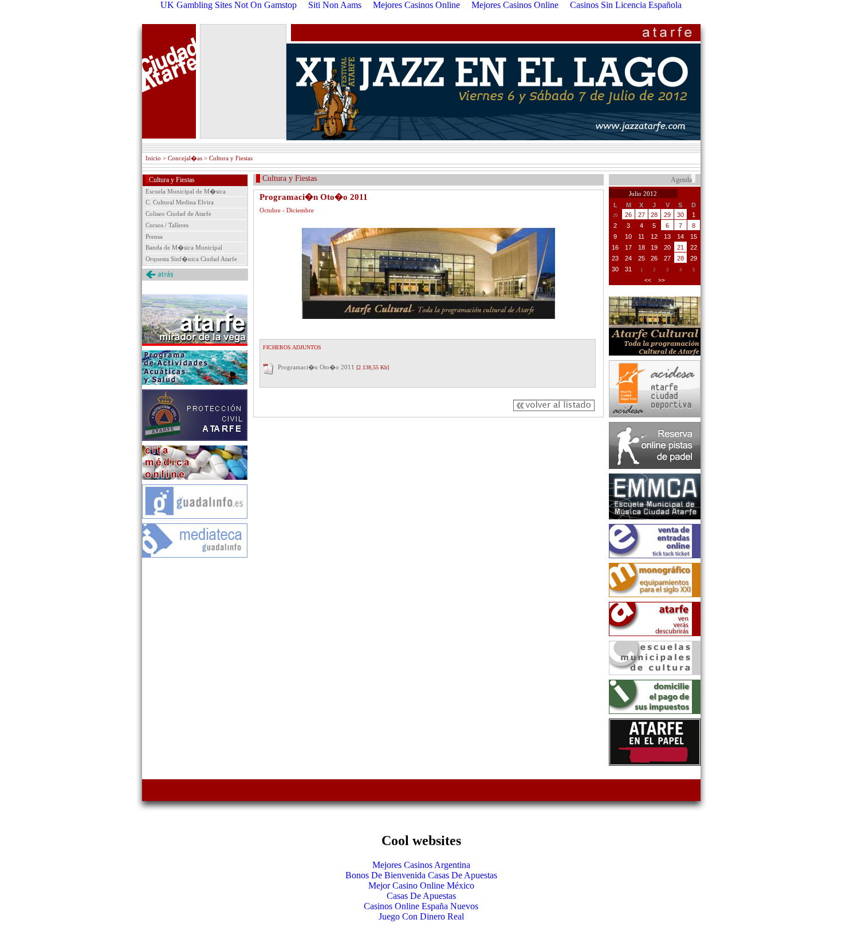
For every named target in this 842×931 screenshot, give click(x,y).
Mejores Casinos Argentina (421, 865)
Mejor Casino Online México (421, 885)
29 (667, 214)
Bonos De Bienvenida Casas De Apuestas (421, 875)
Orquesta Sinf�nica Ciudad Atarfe (191, 258)
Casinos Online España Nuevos (421, 906)
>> (661, 280)
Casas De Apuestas (421, 896)
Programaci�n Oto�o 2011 (316, 367)
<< (647, 280)
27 (641, 214)
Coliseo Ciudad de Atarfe (178, 213)
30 (680, 214)
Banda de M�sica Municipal (183, 247)
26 (628, 214)
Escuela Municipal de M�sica (185, 191)
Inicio (153, 158)
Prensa (154, 236)
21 (680, 247)
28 (654, 214)
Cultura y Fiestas (172, 180)
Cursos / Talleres (166, 225)
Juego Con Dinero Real (421, 916)
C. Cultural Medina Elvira (179, 202)
